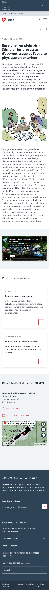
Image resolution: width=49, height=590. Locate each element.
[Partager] (45, 29)
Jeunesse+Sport (10, 538)
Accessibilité (29, 584)
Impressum (20, 584)
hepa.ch (7, 570)
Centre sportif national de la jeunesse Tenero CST (21, 554)
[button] (44, 506)
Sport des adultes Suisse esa (17, 562)
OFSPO (11, 20)
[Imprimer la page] (40, 29)
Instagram (10, 507)
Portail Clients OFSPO (39, 585)
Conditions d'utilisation (6, 585)
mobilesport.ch (10, 545)
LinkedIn (25, 507)
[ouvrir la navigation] (45, 19)
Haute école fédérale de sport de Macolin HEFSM (19, 530)
